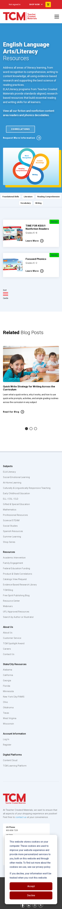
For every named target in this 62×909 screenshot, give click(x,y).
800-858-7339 (12, 830)
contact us (20, 817)
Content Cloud (10, 760)
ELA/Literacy (9, 472)
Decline (31, 895)
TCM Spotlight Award (14, 643)
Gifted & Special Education (16, 504)
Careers (7, 649)
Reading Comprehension (48, 196)
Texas (6, 713)
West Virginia (9, 718)
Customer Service (12, 638)
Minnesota (8, 691)
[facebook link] (22, 905)
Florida (6, 686)
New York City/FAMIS (14, 697)
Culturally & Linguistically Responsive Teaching (27, 488)
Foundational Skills (10, 196)
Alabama (7, 670)
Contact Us (8, 654)
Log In (6, 739)
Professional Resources (15, 515)
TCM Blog (8, 590)
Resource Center (11, 601)
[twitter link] (41, 905)
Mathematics (9, 509)
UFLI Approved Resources (16, 611)
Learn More (32, 241)
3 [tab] (35, 428)
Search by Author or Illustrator (18, 617)
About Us (8, 627)
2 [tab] (31, 428)
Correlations (20, 129)
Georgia (7, 680)
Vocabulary (25, 203)
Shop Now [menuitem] (34, 4)
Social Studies (10, 526)
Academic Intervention (14, 557)
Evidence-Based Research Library (20, 584)
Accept (31, 886)
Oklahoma (8, 707)
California (8, 675)
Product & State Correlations (17, 574)
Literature (28, 196)
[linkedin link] (28, 905)
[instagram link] (35, 905)
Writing (38, 203)
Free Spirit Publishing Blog (16, 595)
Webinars (8, 606)
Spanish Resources (13, 531)
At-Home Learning (12, 482)
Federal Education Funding (16, 568)
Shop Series (9, 542)
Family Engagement (13, 563)
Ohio (5, 702)
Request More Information (19, 138)
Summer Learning (12, 536)
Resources (9, 552)
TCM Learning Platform (15, 766)
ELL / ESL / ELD (10, 499)
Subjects (8, 466)
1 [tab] (26, 428)
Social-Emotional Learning (16, 477)
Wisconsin (8, 724)
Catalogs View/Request (15, 579)
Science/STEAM (11, 520)
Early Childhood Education (16, 493)
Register (7, 745)
